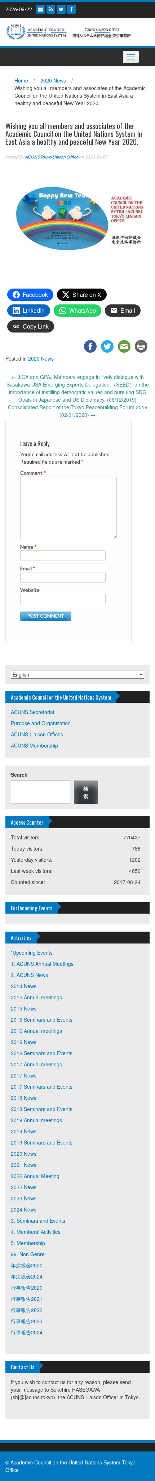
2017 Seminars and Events (41, 1086)
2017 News (23, 1075)
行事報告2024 (27, 1332)
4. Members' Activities (36, 1231)
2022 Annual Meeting (35, 1175)
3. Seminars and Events (38, 1220)
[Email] (40, 9)
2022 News (23, 1187)
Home (21, 80)
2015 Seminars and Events (41, 1019)
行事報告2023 (27, 1321)
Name (28, 547)
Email (27, 568)
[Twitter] (61, 9)
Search (19, 774)
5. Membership (28, 1242)
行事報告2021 (27, 1298)
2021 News (23, 1164)
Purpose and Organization (41, 723)
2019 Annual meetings (36, 1120)
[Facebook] (71, 9)
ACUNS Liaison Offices (37, 734)
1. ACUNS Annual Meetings (42, 963)
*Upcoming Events (32, 952)
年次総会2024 (27, 1276)
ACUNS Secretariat (32, 711)
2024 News (23, 1209)
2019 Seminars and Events (41, 1142)
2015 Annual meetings (36, 997)
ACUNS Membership (34, 745)
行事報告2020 (27, 1287)
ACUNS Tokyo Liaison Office (51, 157)
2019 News (23, 1131)
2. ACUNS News (29, 974)
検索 (85, 792)
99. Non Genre (28, 1254)
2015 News (23, 1008)
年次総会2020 (27, 1265)
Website (30, 590)
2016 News (23, 1041)
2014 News (23, 986)
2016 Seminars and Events (41, 1053)
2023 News (23, 1198)
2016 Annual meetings (36, 1030)
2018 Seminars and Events (41, 1108)
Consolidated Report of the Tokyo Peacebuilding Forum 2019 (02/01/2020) (77, 410)
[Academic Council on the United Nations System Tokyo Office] (74, 31)
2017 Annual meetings (36, 1064)
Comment (33, 473)
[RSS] (50, 9)
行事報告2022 (27, 1309)
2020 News (53, 80)
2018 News (23, 1097)
